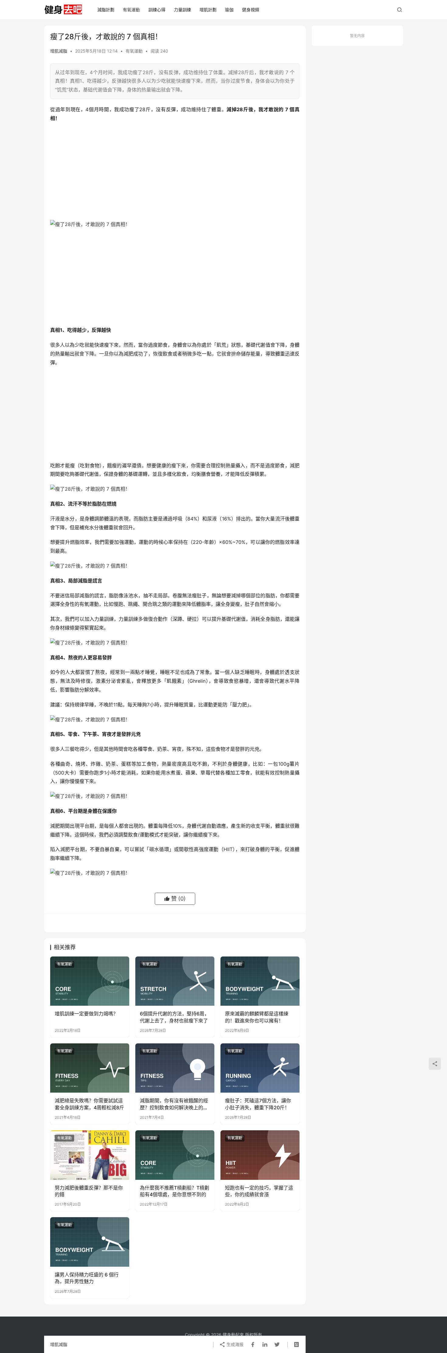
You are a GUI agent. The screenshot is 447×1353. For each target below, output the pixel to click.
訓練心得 (156, 9)
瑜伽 (229, 9)
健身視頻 (250, 9)
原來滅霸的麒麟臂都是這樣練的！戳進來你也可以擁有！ (256, 1017)
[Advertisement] (175, 171)
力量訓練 (182, 9)
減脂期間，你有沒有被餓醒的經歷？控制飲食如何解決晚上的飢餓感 (174, 1104)
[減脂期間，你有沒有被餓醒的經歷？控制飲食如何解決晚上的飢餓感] (174, 1068)
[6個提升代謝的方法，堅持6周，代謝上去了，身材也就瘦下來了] (174, 981)
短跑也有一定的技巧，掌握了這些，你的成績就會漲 (259, 1191)
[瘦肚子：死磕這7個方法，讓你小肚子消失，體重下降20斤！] (260, 1068)
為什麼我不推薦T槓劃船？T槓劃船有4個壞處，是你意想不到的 (174, 1191)
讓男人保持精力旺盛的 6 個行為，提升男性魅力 (87, 1278)
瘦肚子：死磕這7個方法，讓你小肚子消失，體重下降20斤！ (258, 1103)
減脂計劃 (105, 9)
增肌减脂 (58, 50)
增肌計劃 (208, 9)
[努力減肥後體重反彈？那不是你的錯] (89, 1155)
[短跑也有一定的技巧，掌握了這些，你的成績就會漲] (260, 1155)
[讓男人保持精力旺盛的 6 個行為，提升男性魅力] (89, 1241)
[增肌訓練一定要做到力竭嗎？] (89, 981)
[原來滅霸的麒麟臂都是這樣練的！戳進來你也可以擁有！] (260, 981)
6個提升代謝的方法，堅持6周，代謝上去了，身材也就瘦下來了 (174, 1017)
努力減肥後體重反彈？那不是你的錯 (89, 1191)
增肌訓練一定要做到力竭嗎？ (86, 1014)
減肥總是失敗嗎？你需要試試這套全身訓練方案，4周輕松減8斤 (89, 1103)
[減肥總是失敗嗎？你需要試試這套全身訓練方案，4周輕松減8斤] (89, 1068)
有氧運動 (131, 9)
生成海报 (234, 1344)
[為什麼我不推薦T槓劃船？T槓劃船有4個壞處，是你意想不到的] (174, 1155)
